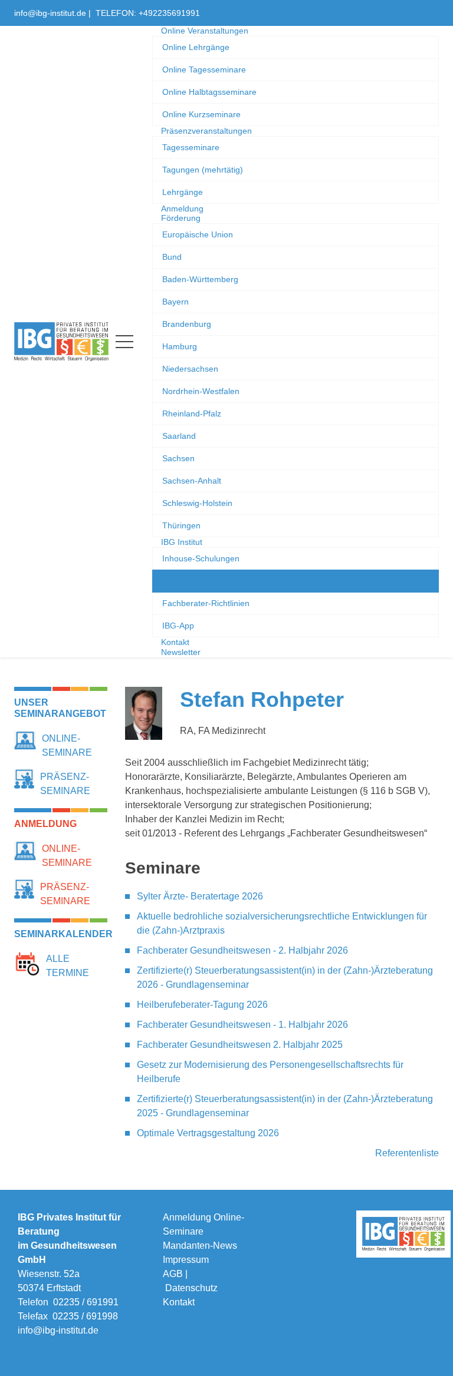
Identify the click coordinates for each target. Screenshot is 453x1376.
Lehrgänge (182, 192)
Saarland (179, 436)
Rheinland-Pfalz (191, 413)
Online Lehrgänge (195, 47)
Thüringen (181, 525)
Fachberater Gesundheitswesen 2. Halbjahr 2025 (240, 1045)
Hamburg (179, 346)
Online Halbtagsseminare (209, 92)
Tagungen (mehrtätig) (202, 169)
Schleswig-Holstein (197, 503)
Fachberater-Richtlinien (206, 603)
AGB (173, 1274)
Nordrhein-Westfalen (200, 391)
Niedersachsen (190, 368)
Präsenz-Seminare (65, 784)
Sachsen (178, 458)
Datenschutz (191, 1288)
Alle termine (67, 966)
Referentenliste (407, 1153)
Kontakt (179, 1302)
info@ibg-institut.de (50, 13)
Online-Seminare (67, 745)
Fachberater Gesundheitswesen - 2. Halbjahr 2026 (242, 950)
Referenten (183, 581)
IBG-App (178, 625)
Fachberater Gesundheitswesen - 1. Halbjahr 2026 (242, 1025)
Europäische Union (197, 234)
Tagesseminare (190, 147)
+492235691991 (169, 13)
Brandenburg (186, 324)
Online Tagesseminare (204, 69)
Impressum (186, 1260)
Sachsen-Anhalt (191, 480)
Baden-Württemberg (200, 279)
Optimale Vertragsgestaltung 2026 (208, 1133)
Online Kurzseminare (201, 114)
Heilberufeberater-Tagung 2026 (202, 1005)
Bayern (175, 301)
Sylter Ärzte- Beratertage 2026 (200, 896)
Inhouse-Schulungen (200, 558)
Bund (172, 257)
